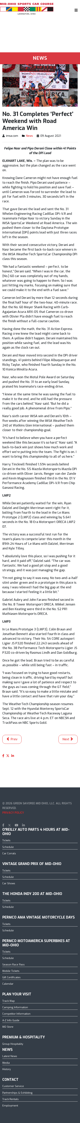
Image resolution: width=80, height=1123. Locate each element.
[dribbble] (30, 825)
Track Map (8, 1001)
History (6, 1069)
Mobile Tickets (10, 971)
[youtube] (16, 825)
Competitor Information (16, 1013)
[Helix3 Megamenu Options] (75, 10)
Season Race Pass (13, 964)
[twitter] (9, 825)
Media (6, 1062)
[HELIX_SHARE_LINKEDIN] (12, 756)
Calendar (7, 983)
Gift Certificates (11, 977)
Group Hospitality (12, 1044)
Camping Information (15, 1007)
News (29, 136)
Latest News (9, 1056)
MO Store (7, 1026)
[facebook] (3, 825)
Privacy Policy (13, 813)
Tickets (6, 840)
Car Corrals (9, 853)
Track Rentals (10, 1099)
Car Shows (8, 883)
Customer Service (13, 1086)
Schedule (8, 847)
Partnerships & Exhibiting (17, 1092)
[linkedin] (23, 825)
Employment (10, 1105)
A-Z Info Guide (10, 1020)
